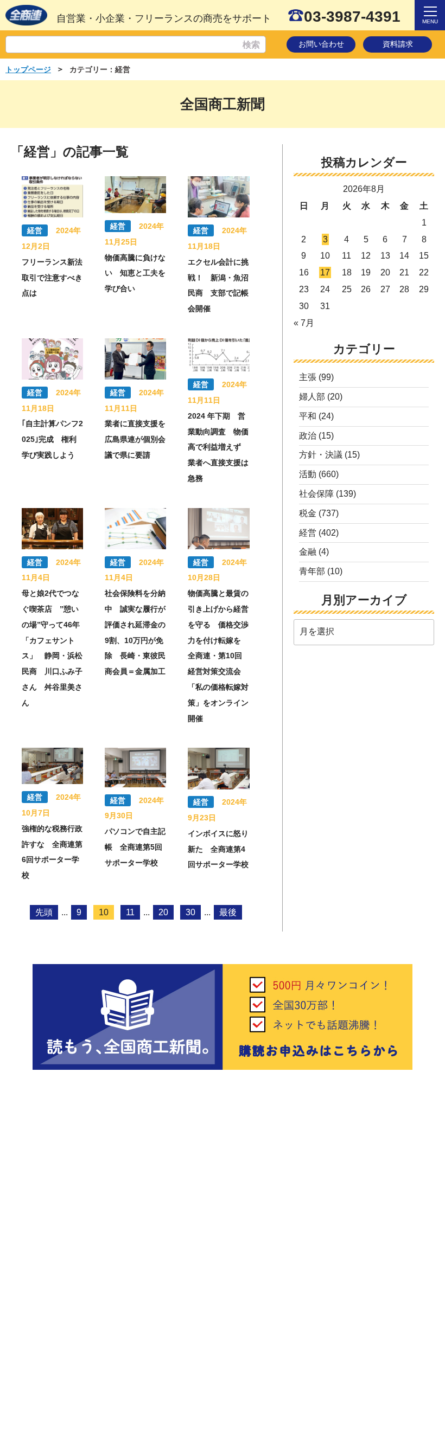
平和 (307, 416)
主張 (307, 377)
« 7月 (304, 323)
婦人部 (312, 396)
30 (190, 912)
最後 (228, 912)
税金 (307, 513)
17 (325, 272)
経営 (307, 532)
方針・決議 (320, 454)
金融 (307, 551)
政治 (307, 435)
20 (163, 912)
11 (130, 912)
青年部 (312, 571)
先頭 (44, 912)
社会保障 (316, 493)
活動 (307, 474)
